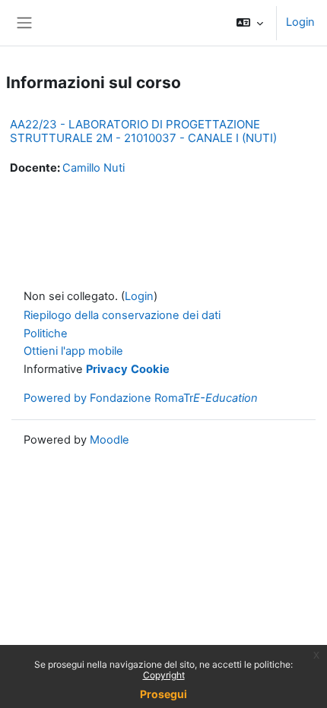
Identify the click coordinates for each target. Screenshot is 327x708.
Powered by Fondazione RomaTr (141, 398)
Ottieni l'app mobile (73, 351)
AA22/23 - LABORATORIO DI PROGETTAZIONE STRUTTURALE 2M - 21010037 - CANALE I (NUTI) (143, 131)
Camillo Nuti (93, 168)
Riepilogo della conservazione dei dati (122, 315)
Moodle (109, 440)
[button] (250, 23)
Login (300, 22)
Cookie (150, 369)
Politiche (46, 333)
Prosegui (163, 693)
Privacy (107, 369)
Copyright (164, 675)
